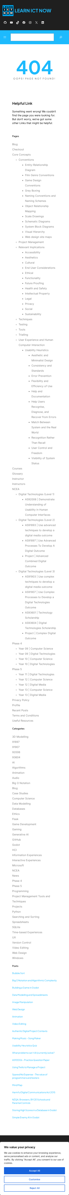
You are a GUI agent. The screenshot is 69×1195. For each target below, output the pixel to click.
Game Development (24, 824)
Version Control (21, 942)
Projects (17, 906)
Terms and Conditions (25, 715)
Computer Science (23, 798)
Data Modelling (21, 803)
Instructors (18, 483)
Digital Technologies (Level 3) (37, 571)
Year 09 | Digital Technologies (37, 653)
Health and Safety (36, 288)
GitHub (16, 839)
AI (13, 762)
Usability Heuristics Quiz (24, 1045)
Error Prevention (41, 375)
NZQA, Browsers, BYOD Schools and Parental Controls (31, 1101)
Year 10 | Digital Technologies (37, 664)
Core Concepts (21, 154)
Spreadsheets (20, 922)
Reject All (34, 1188)
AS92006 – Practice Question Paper (31, 1059)
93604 (16, 757)
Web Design (19, 952)
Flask (15, 819)
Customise (34, 1179)
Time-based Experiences (27, 932)
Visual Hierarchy (35, 231)
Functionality (32, 278)
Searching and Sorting (25, 916)
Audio (15, 777)
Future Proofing (34, 283)
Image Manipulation (22, 1002)
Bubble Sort (18, 973)
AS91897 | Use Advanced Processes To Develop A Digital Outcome (40, 545)
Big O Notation (21, 783)
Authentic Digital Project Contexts (29, 1031)
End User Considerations (40, 267)
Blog (15, 144)
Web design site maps (38, 236)
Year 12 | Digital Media (32, 684)
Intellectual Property (37, 293)
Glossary (17, 473)
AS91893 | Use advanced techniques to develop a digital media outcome (40, 530)
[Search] (61, 37)
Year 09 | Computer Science (36, 648)
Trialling (23, 334)
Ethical (29, 273)
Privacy (29, 303)
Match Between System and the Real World (43, 427)
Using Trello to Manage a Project (28, 1067)
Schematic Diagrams (37, 221)
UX (14, 937)
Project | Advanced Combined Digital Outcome (36, 561)
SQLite (16, 927)
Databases (18, 808)
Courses (17, 468)
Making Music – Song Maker (26, 1038)
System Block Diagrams (39, 226)
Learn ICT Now (33, 10)
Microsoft (18, 865)
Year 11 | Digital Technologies (36, 674)
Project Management (31, 242)
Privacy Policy (20, 700)
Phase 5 (17, 669)
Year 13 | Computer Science (35, 689)
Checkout (18, 149)
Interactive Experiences (26, 860)
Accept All (34, 1170)
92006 (16, 752)
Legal (28, 298)
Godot (16, 844)
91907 (16, 747)
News (15, 875)
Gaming (17, 829)
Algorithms (18, 767)
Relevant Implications (31, 247)
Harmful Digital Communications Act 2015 (33, 1092)
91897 (16, 741)
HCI (14, 850)
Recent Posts (20, 710)
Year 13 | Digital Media (32, 694)
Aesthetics (31, 257)
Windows (17, 958)
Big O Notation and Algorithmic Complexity (34, 980)
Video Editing (20, 947)
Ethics (16, 813)
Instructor (18, 478)
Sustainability (33, 314)
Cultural (29, 262)
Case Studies (20, 793)
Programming (20, 891)
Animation (18, 772)
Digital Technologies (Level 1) (36, 494)
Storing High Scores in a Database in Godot (34, 1110)
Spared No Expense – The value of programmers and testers (29, 1076)
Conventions (26, 159)
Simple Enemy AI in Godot (25, 1117)
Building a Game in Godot (25, 987)
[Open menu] (5, 37)
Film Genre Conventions (39, 175)
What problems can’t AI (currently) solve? (33, 1052)
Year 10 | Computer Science (35, 658)
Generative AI (20, 834)
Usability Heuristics (36, 350)
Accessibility (32, 252)
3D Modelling (20, 736)
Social (28, 309)
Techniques (25, 319)
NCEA (15, 489)
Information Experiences (27, 855)
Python (16, 911)
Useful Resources (22, 720)
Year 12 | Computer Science (35, 679)
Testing (23, 324)
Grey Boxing (32, 190)
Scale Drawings (34, 216)
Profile (16, 705)
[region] (34, 1168)
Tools (22, 329)
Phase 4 (17, 643)
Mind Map (17, 1085)
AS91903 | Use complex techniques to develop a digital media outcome (39, 581)
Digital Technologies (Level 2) (37, 520)
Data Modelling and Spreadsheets (30, 994)
